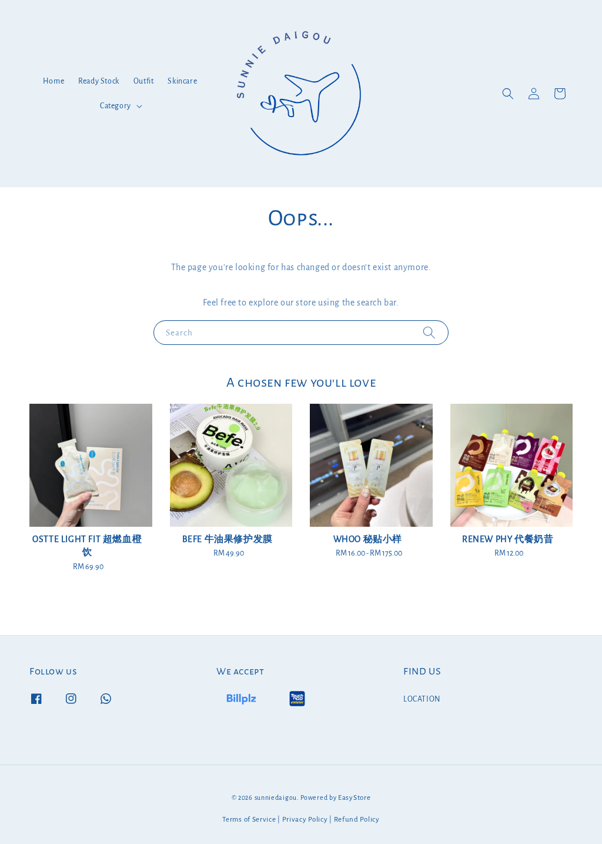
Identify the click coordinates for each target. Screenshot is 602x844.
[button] (508, 94)
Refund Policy (357, 819)
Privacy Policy (305, 819)
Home (53, 81)
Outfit (143, 81)
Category (115, 106)
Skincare (182, 81)
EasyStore (354, 798)
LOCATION (422, 699)
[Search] (429, 332)
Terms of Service (249, 819)
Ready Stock (98, 81)
